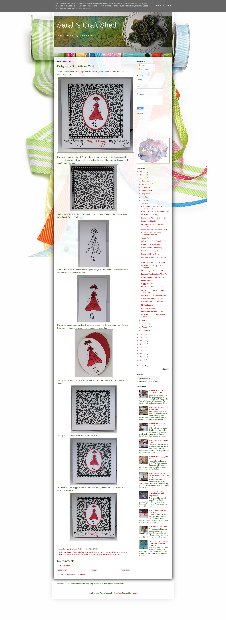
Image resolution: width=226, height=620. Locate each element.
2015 (142, 360)
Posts (142, 65)
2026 (142, 172)
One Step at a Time (148, 308)
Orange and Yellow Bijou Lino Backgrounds (152, 207)
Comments (144, 69)
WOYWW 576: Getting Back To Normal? (157, 392)
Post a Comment (66, 565)
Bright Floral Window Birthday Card (154, 218)
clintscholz (117, 593)
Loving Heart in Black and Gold (152, 277)
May (143, 203)
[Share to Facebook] (94, 549)
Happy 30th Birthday (148, 221)
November (146, 184)
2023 (142, 334)
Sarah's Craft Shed (86, 25)
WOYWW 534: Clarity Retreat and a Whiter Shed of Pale (159, 475)
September (146, 191)
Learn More (159, 6)
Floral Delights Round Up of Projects (154, 271)
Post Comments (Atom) (76, 574)
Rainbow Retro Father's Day (151, 248)
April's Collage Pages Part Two (152, 311)
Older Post (125, 570)
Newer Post (62, 570)
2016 (142, 357)
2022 (142, 337)
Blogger (134, 593)
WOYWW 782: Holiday (149, 215)
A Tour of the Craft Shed (158, 527)
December (146, 181)
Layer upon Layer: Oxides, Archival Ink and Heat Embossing (159, 543)
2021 (142, 341)
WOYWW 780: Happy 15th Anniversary (151, 267)
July (143, 197)
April (143, 321)
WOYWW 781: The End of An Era (153, 241)
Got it (169, 6)
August (144, 194)
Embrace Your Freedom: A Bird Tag (154, 274)
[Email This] (87, 549)
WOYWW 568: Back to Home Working (157, 425)
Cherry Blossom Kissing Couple (153, 262)
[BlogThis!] (90, 549)
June (144, 200)
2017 (142, 354)
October (145, 187)
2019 (142, 347)
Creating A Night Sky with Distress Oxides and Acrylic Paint (158, 494)
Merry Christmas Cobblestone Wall (154, 229)
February (145, 327)
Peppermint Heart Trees (150, 254)
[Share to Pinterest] (96, 549)
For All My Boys (147, 280)
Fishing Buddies (147, 305)
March (144, 324)
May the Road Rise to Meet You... (153, 287)
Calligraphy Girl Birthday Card (152, 298)
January (145, 330)
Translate (154, 381)
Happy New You (147, 284)
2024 (142, 178)
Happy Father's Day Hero (150, 244)
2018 (142, 350)
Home (94, 570)
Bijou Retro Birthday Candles (152, 251)
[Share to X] (92, 549)
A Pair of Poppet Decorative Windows (155, 211)
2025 (142, 175)
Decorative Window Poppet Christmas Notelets (151, 234)
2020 (142, 344)
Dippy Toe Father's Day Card (152, 302)
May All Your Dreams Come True (153, 295)
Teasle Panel (146, 238)
